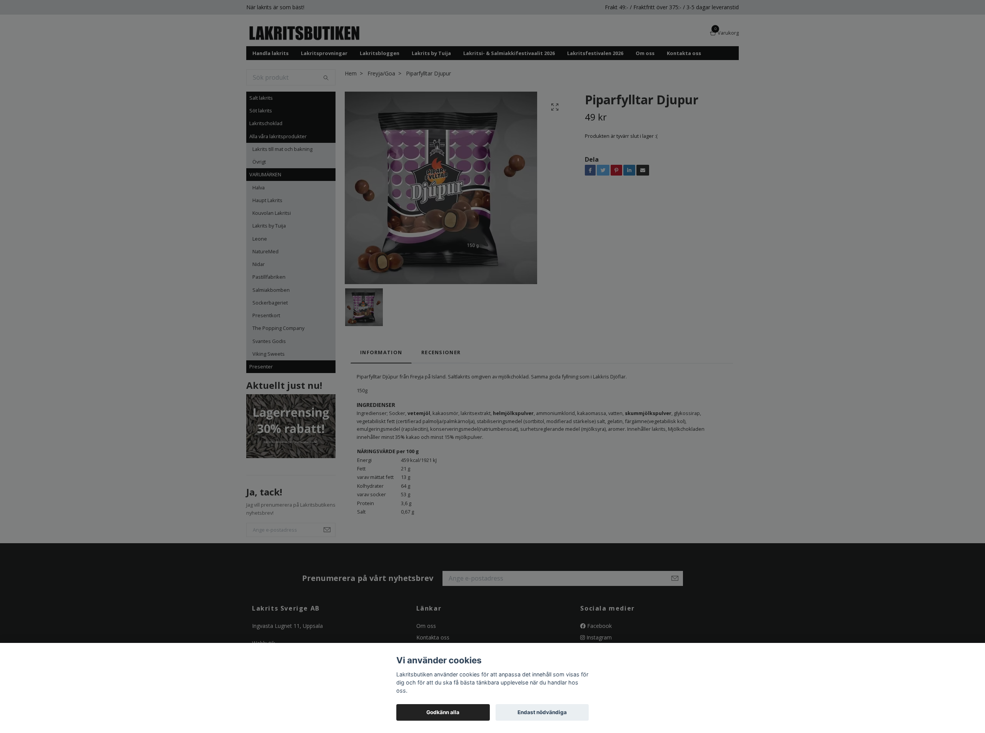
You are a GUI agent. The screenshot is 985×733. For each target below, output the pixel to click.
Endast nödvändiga (542, 712)
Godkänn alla (442, 712)
